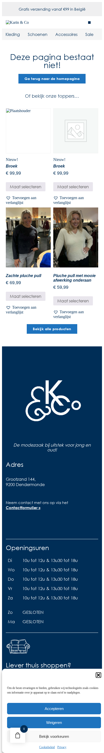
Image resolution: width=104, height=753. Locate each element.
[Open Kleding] (23, 34)
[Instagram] (28, 525)
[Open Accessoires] (81, 34)
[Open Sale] (97, 34)
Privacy (61, 747)
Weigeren (54, 722)
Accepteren (54, 708)
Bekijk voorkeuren (54, 736)
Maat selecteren (25, 186)
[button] (98, 675)
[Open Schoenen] (51, 34)
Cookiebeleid (47, 747)
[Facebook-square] (12, 525)
